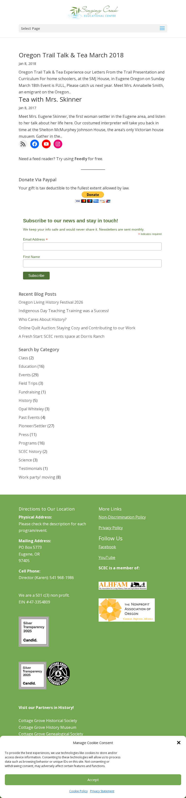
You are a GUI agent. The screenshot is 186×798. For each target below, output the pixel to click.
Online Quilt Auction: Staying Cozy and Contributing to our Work (77, 328)
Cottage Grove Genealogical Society (51, 734)
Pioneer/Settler (32, 426)
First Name (31, 257)
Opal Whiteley (31, 409)
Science (25, 460)
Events (25, 374)
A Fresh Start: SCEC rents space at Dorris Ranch (61, 336)
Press (24, 434)
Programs (28, 443)
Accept (93, 779)
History (25, 400)
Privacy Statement (102, 791)
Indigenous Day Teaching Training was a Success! (64, 310)
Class (23, 358)
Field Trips (28, 383)
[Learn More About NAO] (127, 620)
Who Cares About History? (43, 319)
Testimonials (30, 468)
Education (28, 366)
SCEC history (30, 451)
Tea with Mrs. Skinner (50, 99)
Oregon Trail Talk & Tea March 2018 (71, 55)
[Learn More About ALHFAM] (123, 588)
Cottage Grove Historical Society (48, 720)
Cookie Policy (78, 791)
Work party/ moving (37, 477)
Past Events (29, 417)
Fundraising (29, 392)
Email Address (35, 239)
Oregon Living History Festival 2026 (51, 302)
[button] (178, 742)
